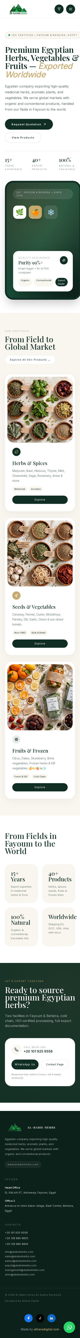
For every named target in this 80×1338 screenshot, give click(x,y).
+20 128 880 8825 (16, 1238)
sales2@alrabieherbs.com (21, 1260)
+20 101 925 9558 (16, 1232)
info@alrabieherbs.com (19, 1251)
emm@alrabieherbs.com (20, 1274)
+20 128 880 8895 (16, 1244)
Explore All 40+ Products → (30, 359)
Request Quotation (26, 124)
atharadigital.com (46, 1329)
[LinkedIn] (51, 1318)
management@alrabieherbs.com (25, 1270)
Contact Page (55, 1064)
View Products (23, 137)
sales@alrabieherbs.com (20, 1256)
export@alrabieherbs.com (21, 1265)
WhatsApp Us (25, 1064)
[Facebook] (28, 1318)
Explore (40, 499)
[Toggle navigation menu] (70, 9)
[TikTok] (40, 1318)
